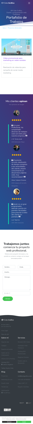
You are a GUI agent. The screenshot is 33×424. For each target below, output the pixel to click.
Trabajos (3, 346)
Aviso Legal (4, 330)
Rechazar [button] (9, 421)
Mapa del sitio (5, 334)
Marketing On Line (6, 380)
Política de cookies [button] (10, 419)
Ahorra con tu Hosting (8, 359)
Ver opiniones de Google (16, 104)
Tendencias (4, 387)
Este (9, 3)
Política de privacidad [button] (21, 419)
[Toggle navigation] (29, 3)
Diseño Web (5, 383)
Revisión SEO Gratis (24, 342)
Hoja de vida (5, 342)
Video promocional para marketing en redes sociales (14, 59)
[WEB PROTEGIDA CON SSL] (25, 403)
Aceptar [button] (24, 421)
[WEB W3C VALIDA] (7, 410)
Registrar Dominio (23, 357)
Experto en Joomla (6, 349)
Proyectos (4, 376)
